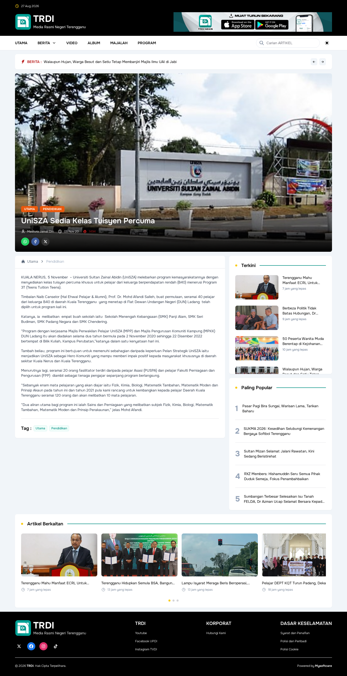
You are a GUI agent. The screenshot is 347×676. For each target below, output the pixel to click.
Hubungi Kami (216, 633)
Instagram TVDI (146, 649)
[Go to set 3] (178, 601)
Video (71, 43)
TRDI (30, 666)
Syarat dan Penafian (295, 633)
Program (147, 43)
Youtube (141, 633)
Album (94, 43)
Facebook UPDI (146, 641)
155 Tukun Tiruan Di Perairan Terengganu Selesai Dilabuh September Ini (102, 61)
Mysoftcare (323, 666)
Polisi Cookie (289, 649)
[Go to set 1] (169, 601)
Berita (44, 43)
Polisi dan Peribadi (293, 641)
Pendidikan (52, 209)
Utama (21, 43)
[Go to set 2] (173, 601)
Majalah (119, 43)
